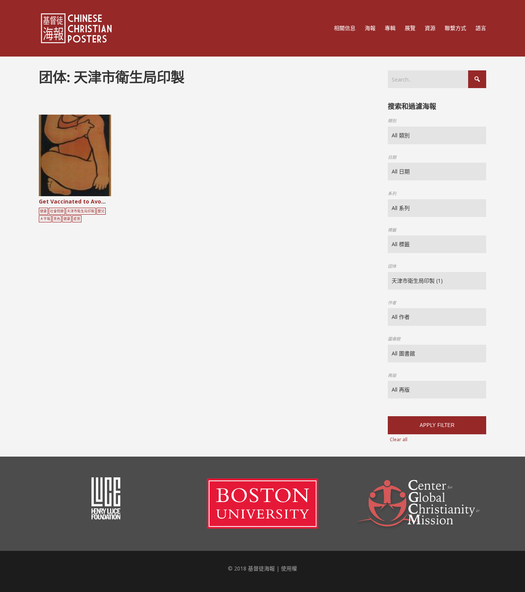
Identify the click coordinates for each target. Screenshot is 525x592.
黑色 (56, 219)
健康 (43, 211)
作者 (392, 302)
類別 (392, 120)
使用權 (289, 568)
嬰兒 (101, 211)
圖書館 (394, 339)
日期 (392, 157)
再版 (392, 375)
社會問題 (57, 211)
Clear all (398, 439)
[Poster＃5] (83, 158)
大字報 (45, 219)
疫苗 (76, 219)
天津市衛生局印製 (81, 211)
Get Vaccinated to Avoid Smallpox (86, 201)
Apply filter (437, 425)
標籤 (392, 230)
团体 (392, 266)
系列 (392, 193)
